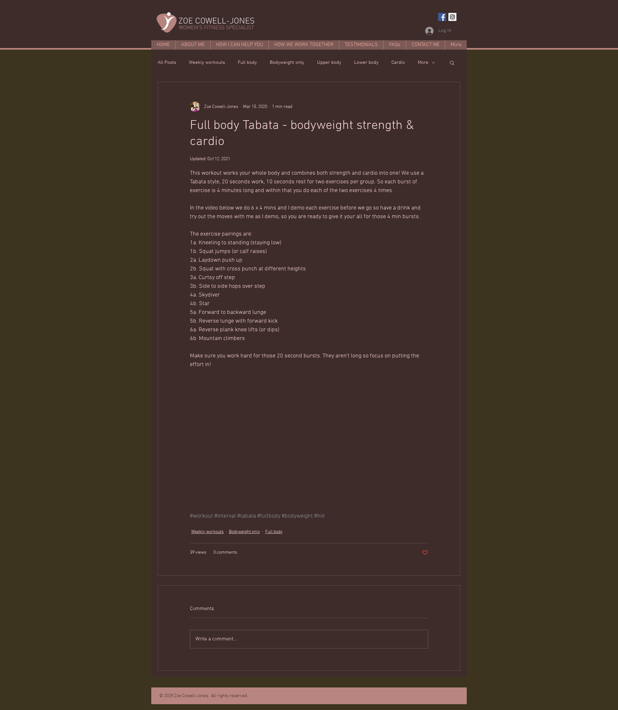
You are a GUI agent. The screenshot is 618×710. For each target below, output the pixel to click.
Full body (247, 62)
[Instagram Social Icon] (452, 17)
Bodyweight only (287, 62)
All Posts (167, 62)
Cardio (398, 62)
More (423, 62)
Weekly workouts (207, 62)
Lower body (366, 62)
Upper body (329, 62)
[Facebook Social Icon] (442, 17)
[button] (452, 62)
